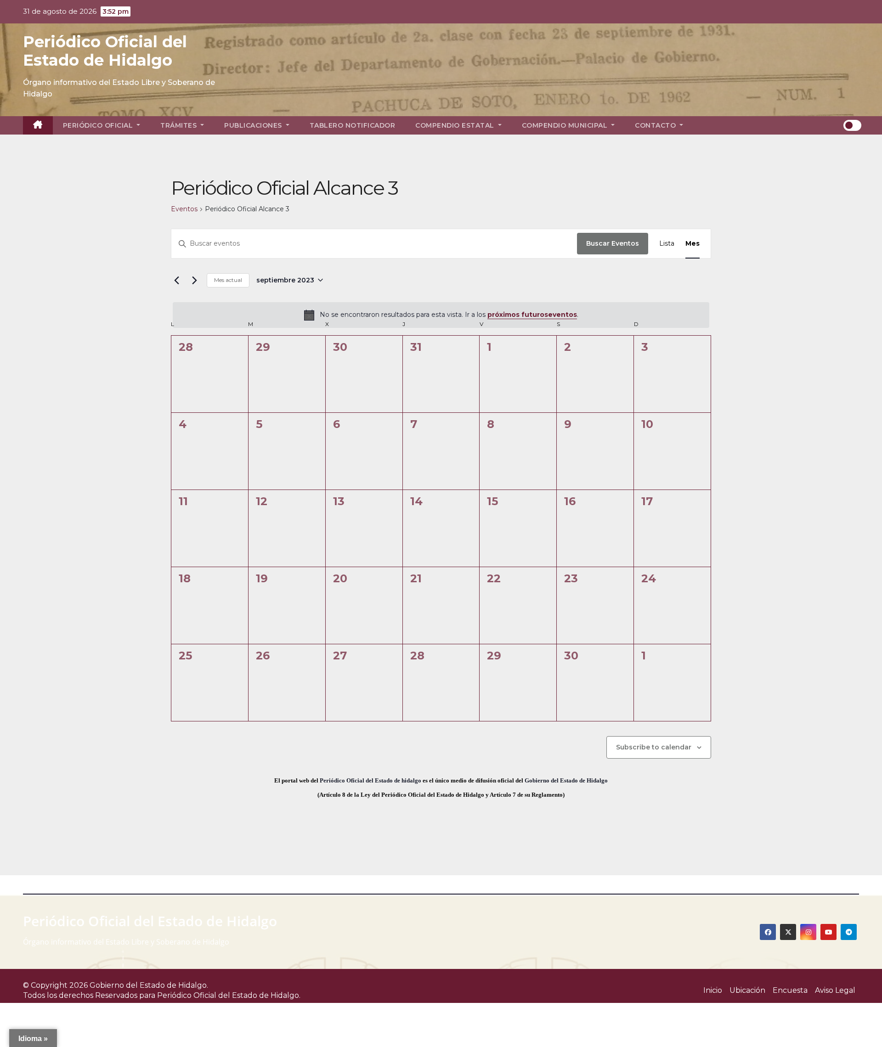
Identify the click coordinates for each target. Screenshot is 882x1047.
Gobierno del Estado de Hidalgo (566, 780)
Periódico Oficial (99, 125)
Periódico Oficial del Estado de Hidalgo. (228, 995)
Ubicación (747, 990)
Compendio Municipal (566, 125)
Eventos (184, 209)
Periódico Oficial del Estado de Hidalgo (105, 51)
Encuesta (790, 990)
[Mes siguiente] (194, 280)
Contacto (656, 125)
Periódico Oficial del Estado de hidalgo (370, 780)
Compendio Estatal (455, 125)
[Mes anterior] (176, 280)
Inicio (712, 990)
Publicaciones (254, 125)
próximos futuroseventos (532, 314)
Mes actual (228, 279)
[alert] (441, 315)
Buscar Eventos (612, 243)
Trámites (179, 125)
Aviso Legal (835, 990)
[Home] (38, 125)
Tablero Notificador (353, 125)
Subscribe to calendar (653, 747)
